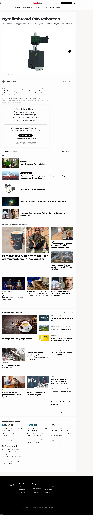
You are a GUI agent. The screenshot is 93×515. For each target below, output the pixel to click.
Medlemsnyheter (28, 7)
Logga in (33, 139)
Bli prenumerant (23, 487)
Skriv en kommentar (67, 151)
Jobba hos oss (48, 492)
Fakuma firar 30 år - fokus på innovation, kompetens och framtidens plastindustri (35, 440)
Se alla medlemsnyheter (67, 413)
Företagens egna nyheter (12, 312)
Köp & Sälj (39, 7)
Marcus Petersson (11, 81)
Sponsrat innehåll (36, 498)
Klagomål (34, 495)
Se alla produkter (23, 495)
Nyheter (17, 7)
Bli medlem (22, 489)
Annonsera (22, 492)
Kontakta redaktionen (50, 487)
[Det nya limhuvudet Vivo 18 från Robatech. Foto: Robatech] (37, 51)
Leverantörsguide (55, 7)
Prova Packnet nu (25, 135)
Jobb (45, 7)
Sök (4, 3)
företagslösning (31, 143)
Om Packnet (48, 495)
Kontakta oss (48, 489)
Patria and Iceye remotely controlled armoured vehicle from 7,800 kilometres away (12, 461)
